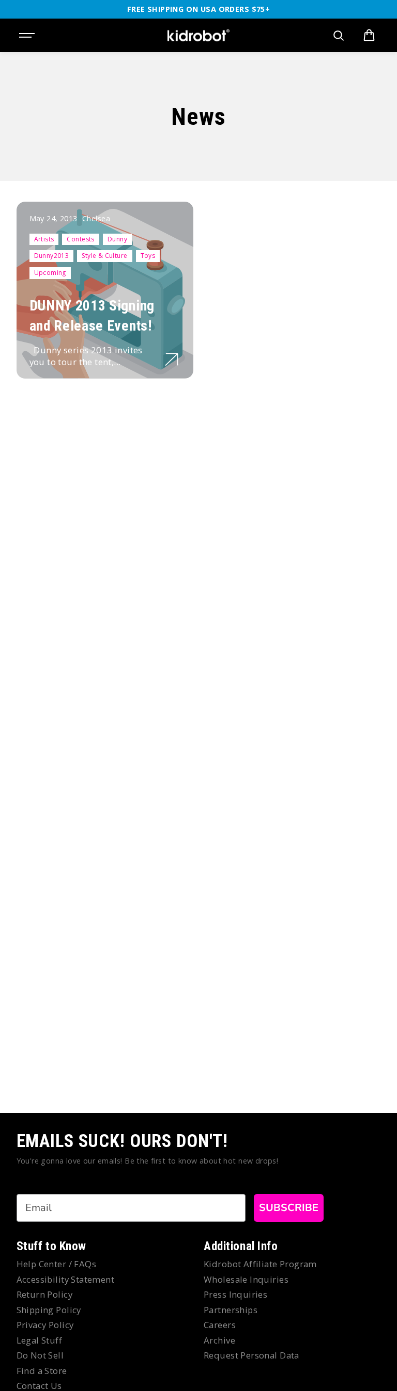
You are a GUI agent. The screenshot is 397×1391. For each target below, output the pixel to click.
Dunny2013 (51, 255)
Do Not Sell (40, 1355)
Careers (220, 1325)
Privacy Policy (45, 1325)
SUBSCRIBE (288, 1208)
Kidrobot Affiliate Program (260, 1264)
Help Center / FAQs (57, 1264)
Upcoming (50, 272)
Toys (148, 255)
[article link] (171, 359)
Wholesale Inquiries (246, 1279)
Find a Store (42, 1371)
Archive (219, 1340)
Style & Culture (104, 255)
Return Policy (44, 1294)
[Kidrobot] (198, 35)
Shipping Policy (49, 1310)
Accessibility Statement (66, 1279)
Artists (44, 239)
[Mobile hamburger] (28, 35)
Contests (80, 239)
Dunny (117, 239)
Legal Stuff (40, 1340)
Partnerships (230, 1310)
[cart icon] (369, 35)
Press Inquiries (235, 1294)
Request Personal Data (251, 1355)
